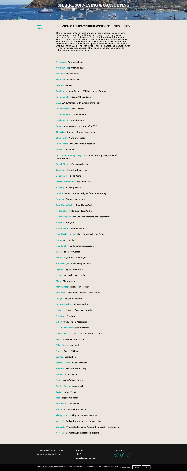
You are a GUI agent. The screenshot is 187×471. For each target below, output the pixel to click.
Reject (137, 467)
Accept (146, 467)
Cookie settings (125, 467)
